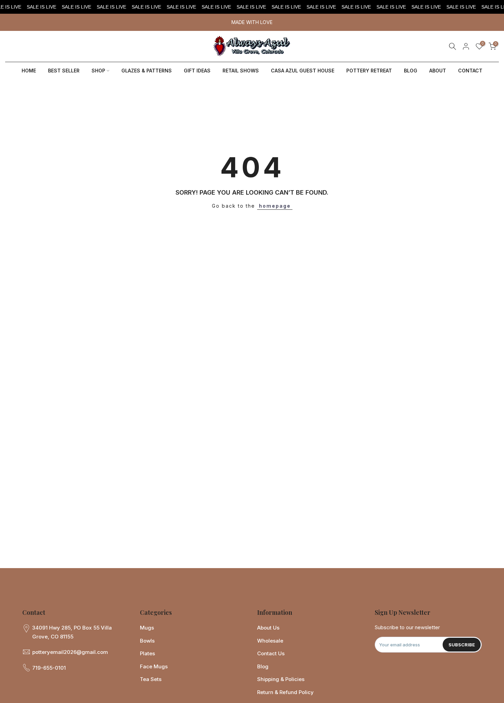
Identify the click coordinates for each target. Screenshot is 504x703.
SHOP (98, 70)
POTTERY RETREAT (369, 70)
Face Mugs (154, 666)
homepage (275, 206)
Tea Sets (150, 679)
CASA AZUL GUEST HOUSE (302, 70)
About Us (268, 627)
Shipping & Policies (280, 679)
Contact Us (271, 653)
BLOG (410, 70)
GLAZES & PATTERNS (146, 70)
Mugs (147, 627)
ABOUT (437, 70)
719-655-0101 (49, 668)
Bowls (147, 640)
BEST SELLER (64, 70)
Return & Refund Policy (285, 692)
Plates (147, 653)
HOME (29, 70)
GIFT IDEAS (197, 70)
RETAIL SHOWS (241, 70)
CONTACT (470, 70)
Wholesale (270, 640)
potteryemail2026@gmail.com (70, 652)
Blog (262, 666)
